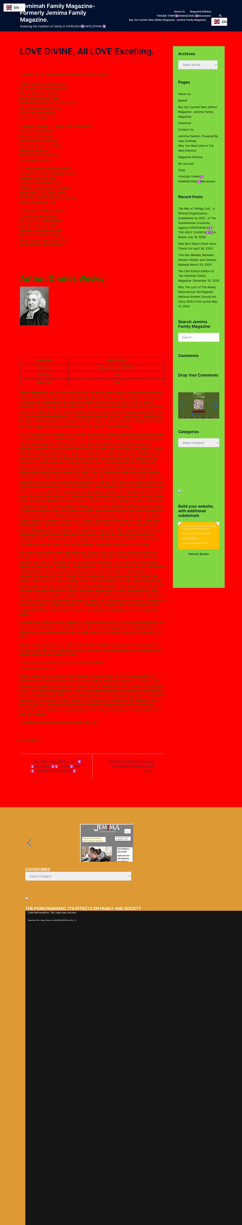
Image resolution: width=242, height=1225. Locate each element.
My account (186, 163)
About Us (179, 11)
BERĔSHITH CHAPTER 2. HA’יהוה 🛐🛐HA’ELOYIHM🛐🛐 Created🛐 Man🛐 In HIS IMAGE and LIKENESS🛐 (56, 766)
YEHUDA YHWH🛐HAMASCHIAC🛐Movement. (184, 15)
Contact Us (185, 129)
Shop (181, 170)
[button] (220, 15)
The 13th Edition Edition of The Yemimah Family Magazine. (196, 275)
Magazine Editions (200, 11)
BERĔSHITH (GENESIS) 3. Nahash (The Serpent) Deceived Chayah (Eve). (131, 766)
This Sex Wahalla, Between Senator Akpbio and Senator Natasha (197, 259)
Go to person (29, 740)
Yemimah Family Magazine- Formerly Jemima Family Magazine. (57, 12)
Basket (182, 100)
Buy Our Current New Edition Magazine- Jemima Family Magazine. (167, 19)
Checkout (184, 123)
